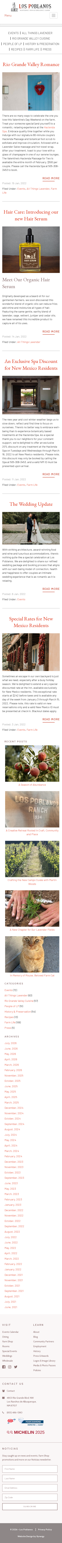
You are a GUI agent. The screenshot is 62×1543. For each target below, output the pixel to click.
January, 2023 (13, 1204)
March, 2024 (12, 1151)
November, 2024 (14, 1113)
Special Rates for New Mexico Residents (31, 622)
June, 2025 (11, 1086)
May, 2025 (10, 1091)
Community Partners (43, 1341)
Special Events (9, 1351)
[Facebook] (3, 1367)
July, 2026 (11, 1043)
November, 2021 (14, 1280)
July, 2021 (10, 1301)
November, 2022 (14, 1215)
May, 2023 (10, 1188)
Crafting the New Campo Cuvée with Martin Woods (32, 881)
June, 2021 (11, 1307)
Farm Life (32, 49)
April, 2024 (11, 1145)
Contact (11, 1390)
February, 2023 (13, 1199)
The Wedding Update (31, 504)
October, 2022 (13, 1220)
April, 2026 (11, 1059)
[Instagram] (9, 1367)
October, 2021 (12, 1285)
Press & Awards (41, 1355)
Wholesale (7, 1360)
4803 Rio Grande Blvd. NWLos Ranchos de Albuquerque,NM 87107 (21, 1401)
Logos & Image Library (44, 1360)
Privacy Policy (45, 1529)
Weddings (7, 1355)
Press (47, 49)
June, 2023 (11, 1183)
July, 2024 (11, 1134)
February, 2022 (13, 1264)
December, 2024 (14, 1107)
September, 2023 (14, 1177)
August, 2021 (12, 1296)
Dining (5, 1336)
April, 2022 (11, 1253)
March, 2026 (12, 1064)
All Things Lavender (37, 33)
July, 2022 (11, 1237)
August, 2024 (12, 1129)
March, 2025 (12, 1102)
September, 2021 (14, 1290)
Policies (37, 1370)
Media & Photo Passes (44, 1365)
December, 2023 (14, 1161)
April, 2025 (11, 1097)
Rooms (5, 1346)
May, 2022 (10, 1247)
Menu (8, 15)
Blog (35, 1336)
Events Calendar (10, 1331)
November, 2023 (14, 1167)
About (36, 1331)
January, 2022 (13, 1269)
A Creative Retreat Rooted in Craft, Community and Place (32, 832)
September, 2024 (14, 1124)
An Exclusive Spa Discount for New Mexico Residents (31, 364)
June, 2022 (11, 1242)
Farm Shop (7, 1341)
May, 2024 (10, 1140)
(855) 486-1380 (14, 1412)
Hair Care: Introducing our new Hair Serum (31, 215)
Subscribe (29, 1506)
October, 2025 (12, 1080)
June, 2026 (11, 1048)
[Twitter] (15, 1367)
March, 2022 (12, 1258)
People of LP (12, 44)
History (37, 1351)
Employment (39, 1346)
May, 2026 (10, 1053)
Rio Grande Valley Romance (31, 64)
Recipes (16, 49)
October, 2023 (12, 1172)
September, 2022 (14, 1226)
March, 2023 (12, 1194)
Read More (51, 178)
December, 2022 (14, 1210)
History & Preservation (42, 44)
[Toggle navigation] (53, 15)
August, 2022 (12, 1231)
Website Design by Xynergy (31, 1536)
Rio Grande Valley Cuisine (31, 38)
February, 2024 (13, 1156)
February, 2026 (13, 1070)
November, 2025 (14, 1075)
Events (13, 33)
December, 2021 (14, 1274)
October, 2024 (13, 1118)
